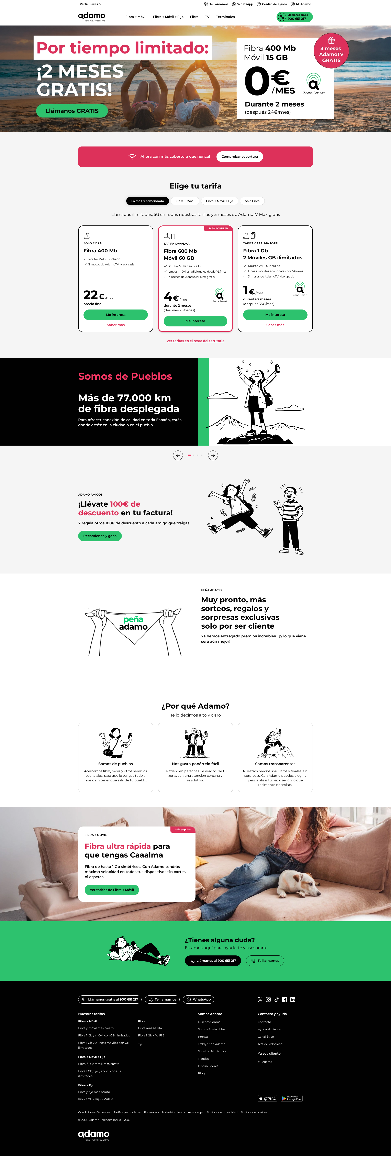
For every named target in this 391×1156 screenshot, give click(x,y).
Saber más (116, 325)
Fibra (194, 17)
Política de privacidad (222, 1112)
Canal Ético (266, 1036)
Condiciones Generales (94, 1112)
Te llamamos (268, 961)
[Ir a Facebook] (284, 999)
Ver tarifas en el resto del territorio (195, 341)
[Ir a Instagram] (268, 999)
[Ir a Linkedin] (292, 999)
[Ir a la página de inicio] (91, 17)
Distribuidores (208, 1066)
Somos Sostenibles (211, 1029)
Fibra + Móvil (135, 17)
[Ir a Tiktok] (276, 999)
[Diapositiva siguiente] (213, 455)
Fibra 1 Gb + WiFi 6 (151, 1035)
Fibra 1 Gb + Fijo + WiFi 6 (95, 1099)
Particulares (89, 4)
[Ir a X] (260, 999)
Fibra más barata (150, 1028)
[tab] (147, 201)
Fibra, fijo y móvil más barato (99, 1064)
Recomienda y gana (100, 536)
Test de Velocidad (270, 1044)
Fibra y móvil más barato (96, 1028)
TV (207, 17)
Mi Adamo (265, 1062)
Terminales (225, 17)
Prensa (203, 1036)
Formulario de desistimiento (164, 1112)
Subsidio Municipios (212, 1051)
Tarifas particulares (127, 1112)
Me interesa (116, 315)
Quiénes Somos (209, 1022)
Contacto (264, 1022)
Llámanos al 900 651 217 (216, 961)
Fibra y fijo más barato (94, 1092)
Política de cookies (254, 1112)
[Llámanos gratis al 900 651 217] (195, 79)
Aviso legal (195, 1112)
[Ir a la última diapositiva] (178, 455)
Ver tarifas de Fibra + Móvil (112, 890)
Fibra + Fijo (86, 1085)
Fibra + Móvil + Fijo (168, 17)
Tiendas (203, 1059)
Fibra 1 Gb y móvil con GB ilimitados (104, 1035)
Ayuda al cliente (269, 1029)
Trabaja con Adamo (211, 1044)
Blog (201, 1073)
